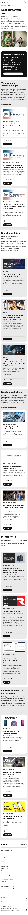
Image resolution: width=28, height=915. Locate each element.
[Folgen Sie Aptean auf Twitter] (22, 844)
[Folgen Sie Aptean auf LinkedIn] (24, 844)
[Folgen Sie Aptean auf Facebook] (19, 844)
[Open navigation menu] (2, 2)
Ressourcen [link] (10, 5)
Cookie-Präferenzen (5, 901)
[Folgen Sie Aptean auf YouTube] (26, 844)
